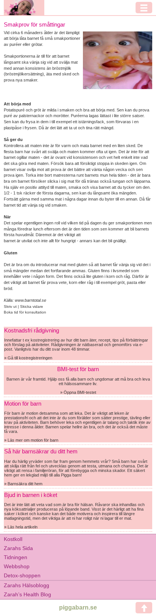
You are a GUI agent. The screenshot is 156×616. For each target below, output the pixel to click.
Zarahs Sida (18, 548)
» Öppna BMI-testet (78, 392)
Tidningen (15, 557)
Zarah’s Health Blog (27, 594)
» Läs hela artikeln (20, 527)
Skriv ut (11, 306)
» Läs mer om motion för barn (31, 440)
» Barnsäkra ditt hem (23, 483)
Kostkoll (13, 539)
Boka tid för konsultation (25, 312)
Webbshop (17, 566)
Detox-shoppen (22, 575)
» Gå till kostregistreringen (28, 358)
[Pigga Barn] (24, 7)
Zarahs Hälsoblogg (26, 585)
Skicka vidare (31, 306)
